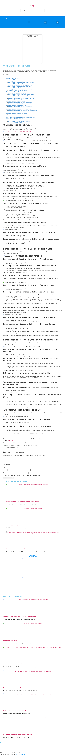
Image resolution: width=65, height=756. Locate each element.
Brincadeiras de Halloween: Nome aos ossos (16, 91)
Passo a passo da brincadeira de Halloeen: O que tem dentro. (20, 107)
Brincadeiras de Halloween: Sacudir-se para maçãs (17, 95)
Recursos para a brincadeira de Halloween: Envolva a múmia (20, 89)
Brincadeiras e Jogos (17, 31)
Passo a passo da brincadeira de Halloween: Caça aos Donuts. (20, 86)
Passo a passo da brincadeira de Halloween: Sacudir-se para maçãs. (21, 99)
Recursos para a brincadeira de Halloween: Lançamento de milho (21, 115)
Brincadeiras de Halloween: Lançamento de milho (17, 113)
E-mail (5, 470)
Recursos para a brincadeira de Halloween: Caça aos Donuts (20, 85)
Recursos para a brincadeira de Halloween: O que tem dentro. (20, 106)
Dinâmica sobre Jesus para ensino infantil (14, 710)
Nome (5, 467)
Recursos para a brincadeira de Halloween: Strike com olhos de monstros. (22, 110)
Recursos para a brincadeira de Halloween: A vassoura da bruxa (20, 81)
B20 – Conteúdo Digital (21, 754)
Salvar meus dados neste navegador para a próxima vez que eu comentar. (22, 475)
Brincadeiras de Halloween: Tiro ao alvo (15, 118)
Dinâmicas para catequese (13, 525)
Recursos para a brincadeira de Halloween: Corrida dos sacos (20, 102)
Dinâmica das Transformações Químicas (17, 549)
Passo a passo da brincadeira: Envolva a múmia (17, 90)
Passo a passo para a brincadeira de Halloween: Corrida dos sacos (21, 103)
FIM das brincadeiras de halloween (17, 122)
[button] (29, 22)
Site (4, 472)
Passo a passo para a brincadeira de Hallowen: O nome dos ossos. (21, 94)
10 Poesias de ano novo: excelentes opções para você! (17, 734)
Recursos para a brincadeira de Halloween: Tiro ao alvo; (19, 120)
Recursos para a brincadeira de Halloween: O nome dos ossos (20, 93)
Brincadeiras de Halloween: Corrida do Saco (15, 101)
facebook (11, 440)
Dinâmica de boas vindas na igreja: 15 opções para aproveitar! (22, 501)
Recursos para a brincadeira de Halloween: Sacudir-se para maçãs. (21, 98)
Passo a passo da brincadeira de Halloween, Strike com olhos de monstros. (23, 111)
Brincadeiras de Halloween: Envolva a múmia (16, 87)
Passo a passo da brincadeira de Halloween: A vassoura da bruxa (21, 82)
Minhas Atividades (7, 31)
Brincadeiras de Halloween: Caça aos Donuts (16, 83)
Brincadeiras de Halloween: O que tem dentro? (16, 105)
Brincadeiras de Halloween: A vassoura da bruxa (16, 79)
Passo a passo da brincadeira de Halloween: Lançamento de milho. (20, 117)
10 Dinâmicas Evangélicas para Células (13, 687)
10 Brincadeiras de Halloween (12, 78)
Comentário (6, 464)
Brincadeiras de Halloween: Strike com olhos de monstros (18, 109)
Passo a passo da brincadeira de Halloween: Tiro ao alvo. (19, 121)
